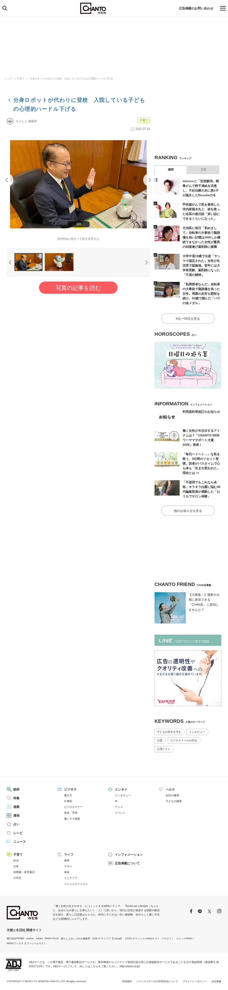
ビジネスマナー (73, 807)
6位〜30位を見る (188, 318)
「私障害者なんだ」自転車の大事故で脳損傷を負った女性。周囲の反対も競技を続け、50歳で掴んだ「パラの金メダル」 (201, 293)
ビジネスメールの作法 (183, 740)
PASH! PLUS (52, 938)
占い (16, 824)
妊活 (16, 860)
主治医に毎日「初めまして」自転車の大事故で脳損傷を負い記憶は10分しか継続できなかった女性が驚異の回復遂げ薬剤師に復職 (201, 237)
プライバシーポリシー (195, 981)
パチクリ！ (168, 938)
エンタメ (121, 789)
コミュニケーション (76, 884)
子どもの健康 (174, 801)
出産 (16, 866)
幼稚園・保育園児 (24, 872)
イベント (120, 812)
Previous (6, 180)
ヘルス (170, 789)
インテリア (70, 878)
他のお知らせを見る (188, 511)
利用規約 (127, 981)
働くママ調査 (72, 818)
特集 (16, 798)
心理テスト (163, 749)
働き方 (68, 795)
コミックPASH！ (185, 938)
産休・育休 (70, 812)
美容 (66, 872)
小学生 (17, 878)
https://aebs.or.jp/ (130, 966)
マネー (68, 866)
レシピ (18, 833)
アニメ (119, 807)
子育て (20, 78)
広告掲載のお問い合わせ (196, 8)
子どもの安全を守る (169, 732)
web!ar (30, 938)
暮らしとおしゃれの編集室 (75, 938)
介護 (159, 740)
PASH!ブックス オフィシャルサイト (26, 943)
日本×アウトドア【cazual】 (107, 938)
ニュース (19, 841)
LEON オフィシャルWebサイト (142, 938)
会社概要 (216, 981)
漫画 (16, 815)
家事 (66, 860)
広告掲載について (127, 863)
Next (150, 180)
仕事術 (68, 801)
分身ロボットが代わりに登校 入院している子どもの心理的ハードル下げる (71, 78)
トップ (8, 78)
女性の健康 (172, 795)
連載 (16, 807)
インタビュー (197, 732)
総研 (16, 789)
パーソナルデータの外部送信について (157, 981)
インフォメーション (129, 854)
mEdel (39, 938)
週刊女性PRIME (15, 938)
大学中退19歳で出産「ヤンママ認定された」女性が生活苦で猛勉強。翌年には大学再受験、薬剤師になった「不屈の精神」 (201, 265)
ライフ (68, 854)
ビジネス (70, 789)
